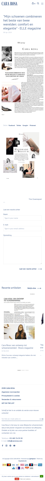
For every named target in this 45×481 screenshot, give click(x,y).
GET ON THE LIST (8, 403)
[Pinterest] (10, 446)
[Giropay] (18, 469)
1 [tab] (19, 368)
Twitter (18, 125)
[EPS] (22, 469)
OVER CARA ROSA (8, 388)
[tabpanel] (19, 328)
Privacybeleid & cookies (11, 396)
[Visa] (13, 465)
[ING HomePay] (27, 469)
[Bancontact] (18, 465)
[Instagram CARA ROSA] (6, 446)
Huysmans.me (22, 461)
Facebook (12, 125)
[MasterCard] (9, 465)
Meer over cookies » (25, 479)
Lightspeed (32, 459)
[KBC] (14, 469)
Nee (17, 479)
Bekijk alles (32, 288)
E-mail (5, 225)
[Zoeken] (38, 4)
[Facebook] (2, 446)
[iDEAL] (4, 465)
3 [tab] (27, 368)
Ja (41, 476)
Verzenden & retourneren (11, 399)
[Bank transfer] (31, 469)
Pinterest (33, 125)
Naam (5, 214)
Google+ (25, 125)
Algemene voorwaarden (11, 392)
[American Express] (40, 465)
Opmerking (7, 235)
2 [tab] (23, 368)
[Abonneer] (40, 418)
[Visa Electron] (27, 465)
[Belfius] (36, 465)
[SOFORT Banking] (22, 465)
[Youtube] (14, 446)
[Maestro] (31, 465)
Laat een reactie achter (28, 269)
